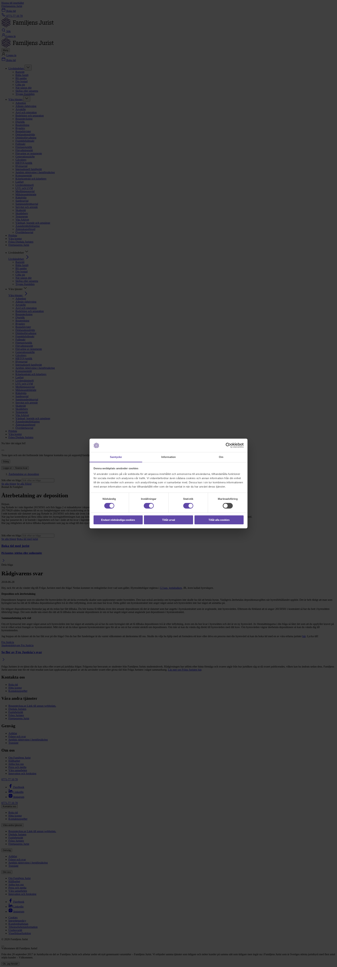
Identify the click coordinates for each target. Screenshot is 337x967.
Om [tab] (221, 456)
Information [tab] (168, 456)
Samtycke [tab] (116, 456)
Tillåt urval (168, 519)
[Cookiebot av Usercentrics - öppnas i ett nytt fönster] (228, 445)
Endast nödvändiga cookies (118, 519)
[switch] (149, 506)
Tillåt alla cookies (219, 519)
